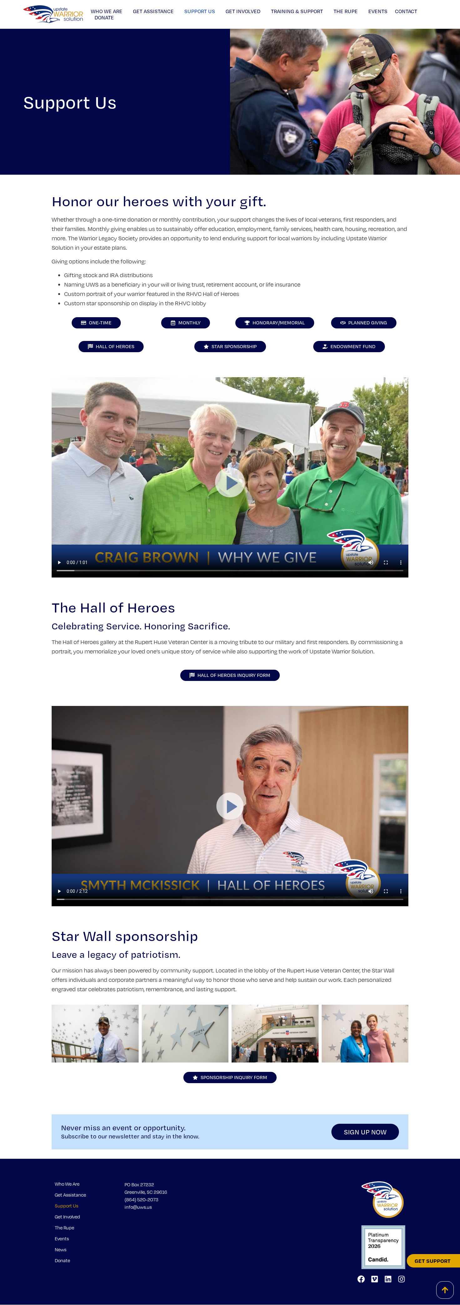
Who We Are (106, 11)
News (60, 1249)
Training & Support (297, 11)
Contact (406, 11)
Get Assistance (153, 11)
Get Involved (243, 11)
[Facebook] (361, 1279)
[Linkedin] (388, 1279)
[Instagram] (401, 1279)
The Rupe (346, 11)
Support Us (199, 11)
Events (377, 11)
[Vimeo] (374, 1279)
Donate (104, 17)
